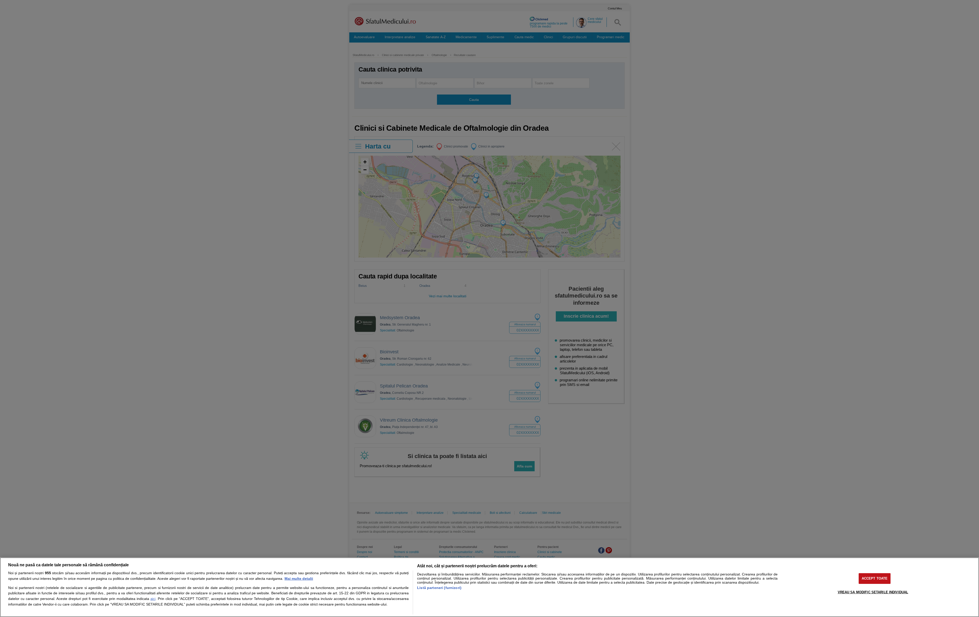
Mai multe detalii (299, 578)
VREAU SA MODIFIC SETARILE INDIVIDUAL (873, 592)
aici (153, 599)
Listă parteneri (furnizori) (439, 588)
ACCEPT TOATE (875, 578)
